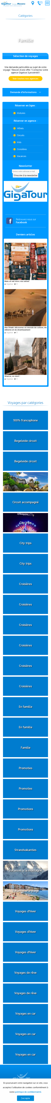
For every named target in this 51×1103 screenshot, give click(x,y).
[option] (25, 191)
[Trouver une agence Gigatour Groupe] (33, 3)
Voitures (21, 113)
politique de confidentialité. (28, 1092)
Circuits (20, 135)
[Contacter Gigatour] (40, 3)
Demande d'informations (23, 92)
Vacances (21, 156)
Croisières (22, 149)
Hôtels (20, 128)
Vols (19, 142)
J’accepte (25, 1098)
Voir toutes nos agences (25, 78)
